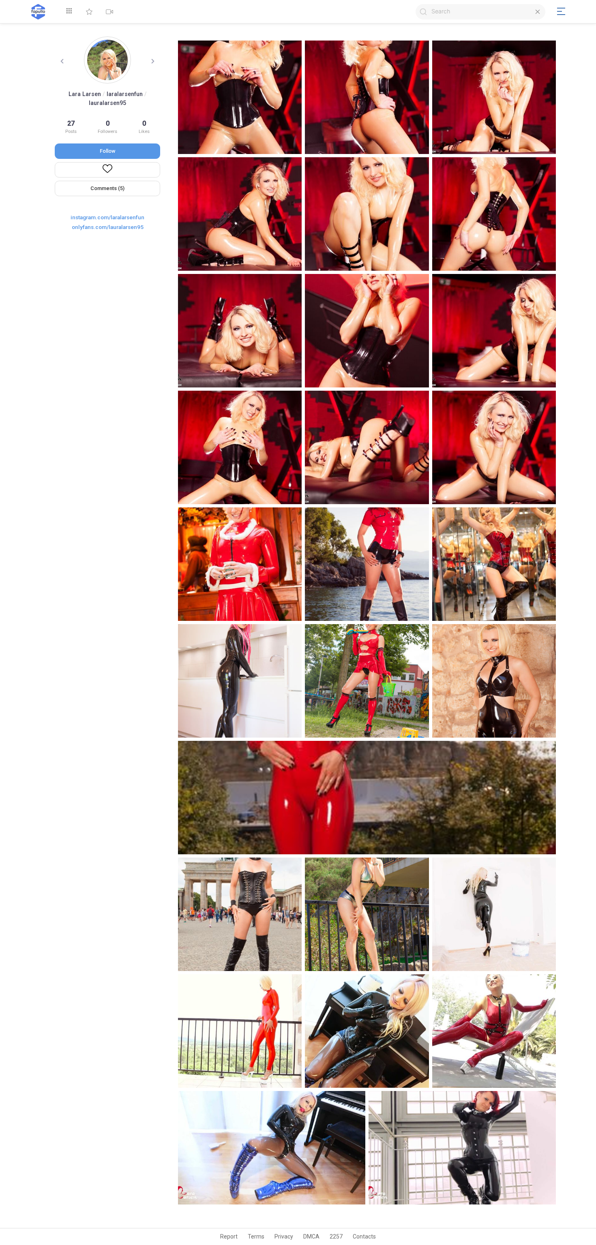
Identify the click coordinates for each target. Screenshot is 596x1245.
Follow (108, 151)
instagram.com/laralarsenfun (107, 217)
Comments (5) (107, 188)
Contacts (364, 1236)
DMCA (311, 1236)
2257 (336, 1236)
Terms (256, 1236)
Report (229, 1236)
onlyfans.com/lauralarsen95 (108, 227)
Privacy (283, 1236)
